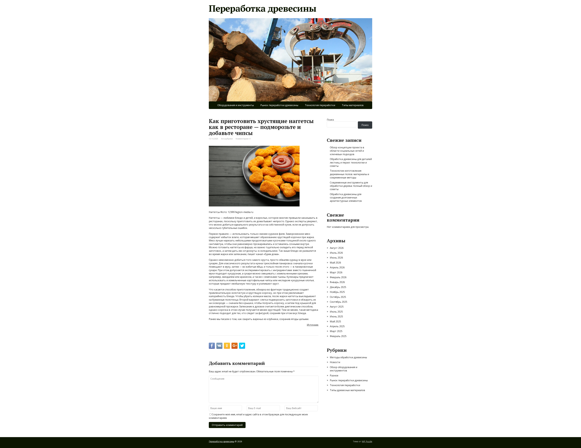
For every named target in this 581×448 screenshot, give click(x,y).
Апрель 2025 (337, 326)
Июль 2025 (336, 311)
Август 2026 (337, 248)
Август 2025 (337, 306)
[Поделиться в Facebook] (212, 346)
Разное (334, 375)
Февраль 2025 (338, 336)
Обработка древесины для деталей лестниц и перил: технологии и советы (351, 162)
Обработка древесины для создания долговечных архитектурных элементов (346, 198)
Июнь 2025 (336, 316)
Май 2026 (335, 262)
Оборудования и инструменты (235, 105)
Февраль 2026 (338, 277)
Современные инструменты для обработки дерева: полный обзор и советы (351, 186)
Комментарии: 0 (243, 138)
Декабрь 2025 (338, 287)
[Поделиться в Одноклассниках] (227, 346)
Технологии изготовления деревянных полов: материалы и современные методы (349, 174)
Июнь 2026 (336, 257)
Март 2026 (336, 272)
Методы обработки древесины (348, 357)
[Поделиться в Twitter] (242, 346)
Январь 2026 (337, 282)
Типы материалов (353, 105)
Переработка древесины (262, 8)
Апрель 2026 (337, 267)
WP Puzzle (367, 441)
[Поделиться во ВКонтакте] (219, 346)
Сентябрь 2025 (338, 301)
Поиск (330, 119)
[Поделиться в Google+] (234, 346)
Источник (312, 324)
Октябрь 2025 (338, 297)
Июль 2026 (336, 252)
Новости (335, 362)
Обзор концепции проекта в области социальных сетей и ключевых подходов (347, 151)
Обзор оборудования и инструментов (343, 369)
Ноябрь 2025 (337, 292)
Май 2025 (335, 321)
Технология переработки (320, 105)
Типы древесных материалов (347, 390)
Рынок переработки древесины (279, 105)
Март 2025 (336, 331)
